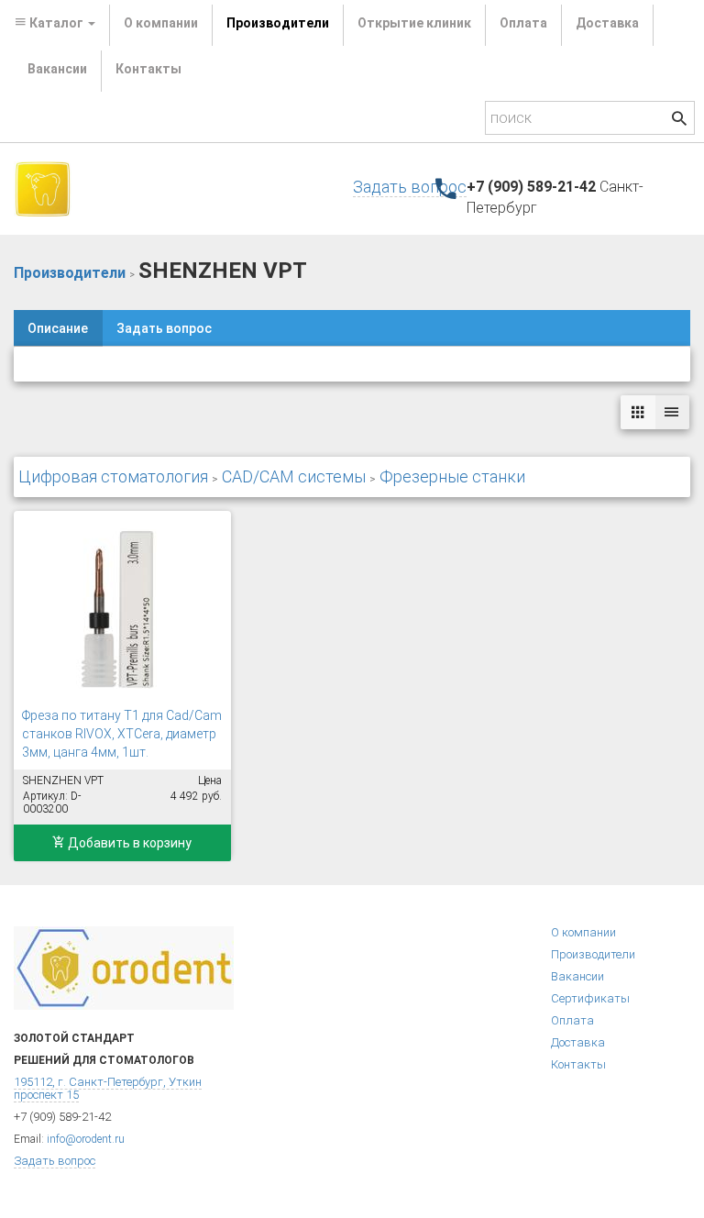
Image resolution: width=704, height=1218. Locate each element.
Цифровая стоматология (113, 476)
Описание (58, 328)
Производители (277, 23)
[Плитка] (638, 412)
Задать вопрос (410, 186)
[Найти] (679, 120)
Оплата (523, 23)
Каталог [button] (56, 23)
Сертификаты (590, 998)
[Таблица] (671, 412)
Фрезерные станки (452, 476)
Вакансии (57, 68)
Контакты (149, 68)
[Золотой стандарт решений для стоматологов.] (43, 188)
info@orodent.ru (86, 1139)
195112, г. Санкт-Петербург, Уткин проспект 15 (108, 1088)
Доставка (607, 23)
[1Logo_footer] (124, 967)
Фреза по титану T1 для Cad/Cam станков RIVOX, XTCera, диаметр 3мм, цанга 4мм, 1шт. (122, 733)
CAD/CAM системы (294, 476)
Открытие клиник (414, 23)
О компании (161, 23)
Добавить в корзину (128, 843)
